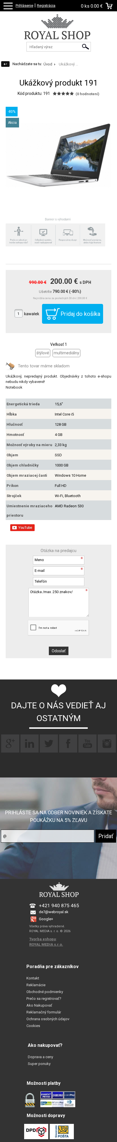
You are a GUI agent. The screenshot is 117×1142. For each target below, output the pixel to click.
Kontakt (32, 978)
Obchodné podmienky (44, 992)
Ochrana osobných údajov (47, 1019)
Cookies (33, 1026)
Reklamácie (35, 985)
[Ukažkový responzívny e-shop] (58, 32)
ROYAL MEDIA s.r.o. (46, 944)
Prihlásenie (24, 5)
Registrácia (46, 5)
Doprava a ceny (40, 1057)
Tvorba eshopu (42, 939)
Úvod (47, 64)
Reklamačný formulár (43, 1012)
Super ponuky (39, 1064)
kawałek (31, 314)
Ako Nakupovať (39, 1005)
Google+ (46, 919)
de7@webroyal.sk (53, 912)
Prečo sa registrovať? (43, 998)
